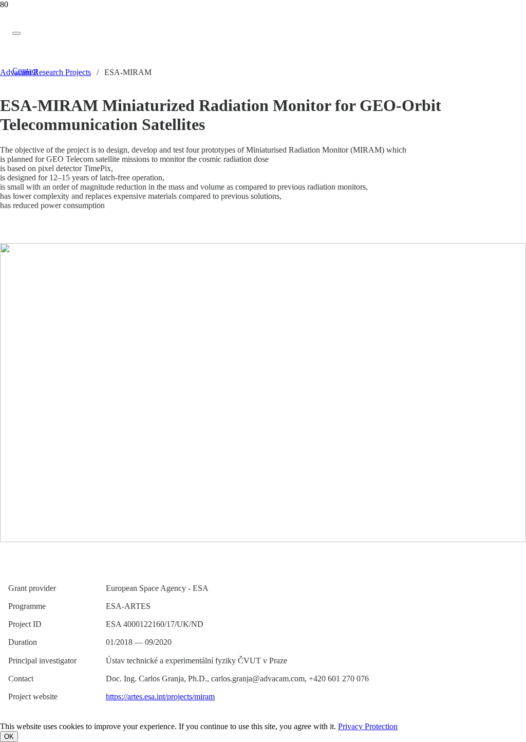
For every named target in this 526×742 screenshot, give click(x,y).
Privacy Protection (368, 726)
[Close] (16, 33)
